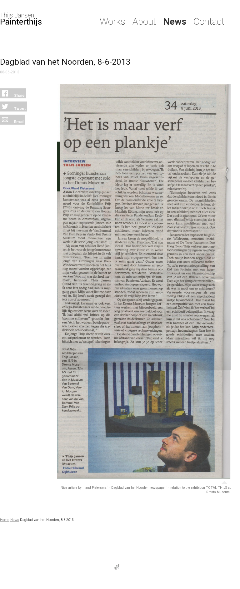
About (144, 21)
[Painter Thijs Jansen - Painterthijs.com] (42, 19)
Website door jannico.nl (116, 567)
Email (18, 122)
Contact (208, 21)
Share (19, 95)
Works (112, 21)
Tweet (19, 108)
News (174, 21)
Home (4, 520)
